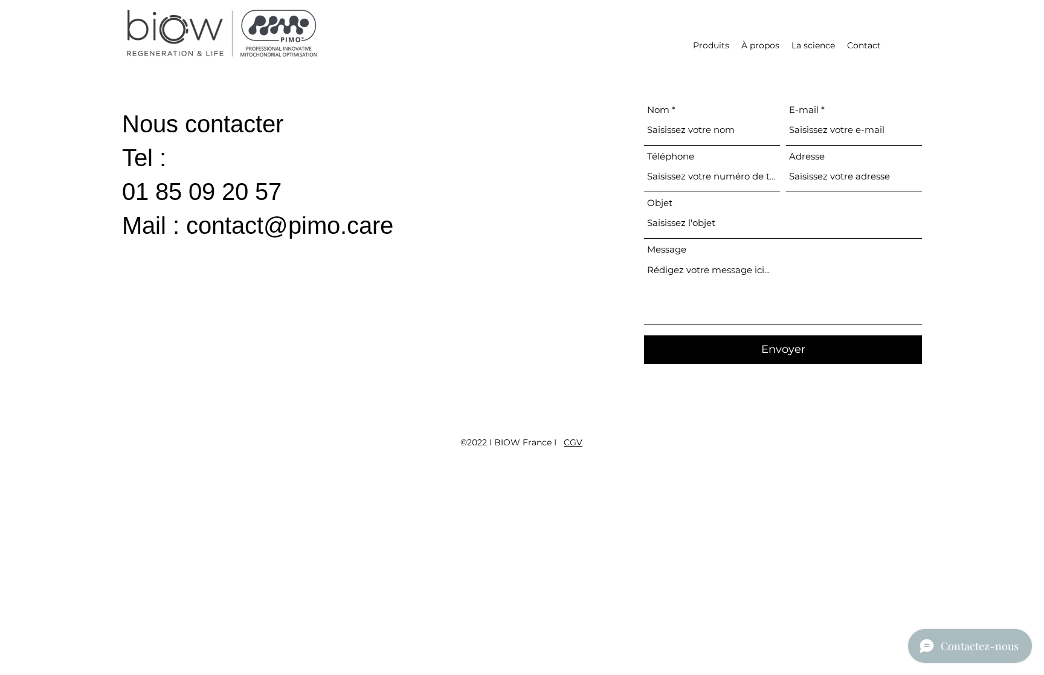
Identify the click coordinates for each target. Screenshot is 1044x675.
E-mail (804, 109)
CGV (573, 442)
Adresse (807, 156)
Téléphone (670, 156)
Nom (658, 109)
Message (666, 249)
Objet (659, 202)
